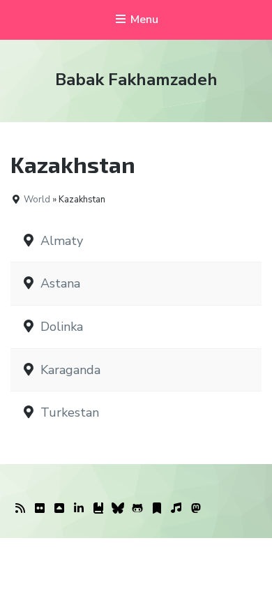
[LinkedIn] (79, 508)
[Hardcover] (98, 508)
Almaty (61, 240)
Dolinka (61, 326)
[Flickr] (40, 508)
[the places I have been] (59, 508)
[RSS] (20, 508)
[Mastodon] (196, 508)
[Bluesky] (118, 508)
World (37, 199)
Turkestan (69, 412)
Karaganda (70, 369)
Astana (60, 283)
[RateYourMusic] (176, 508)
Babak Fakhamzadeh (136, 79)
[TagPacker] (157, 508)
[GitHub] (137, 508)
